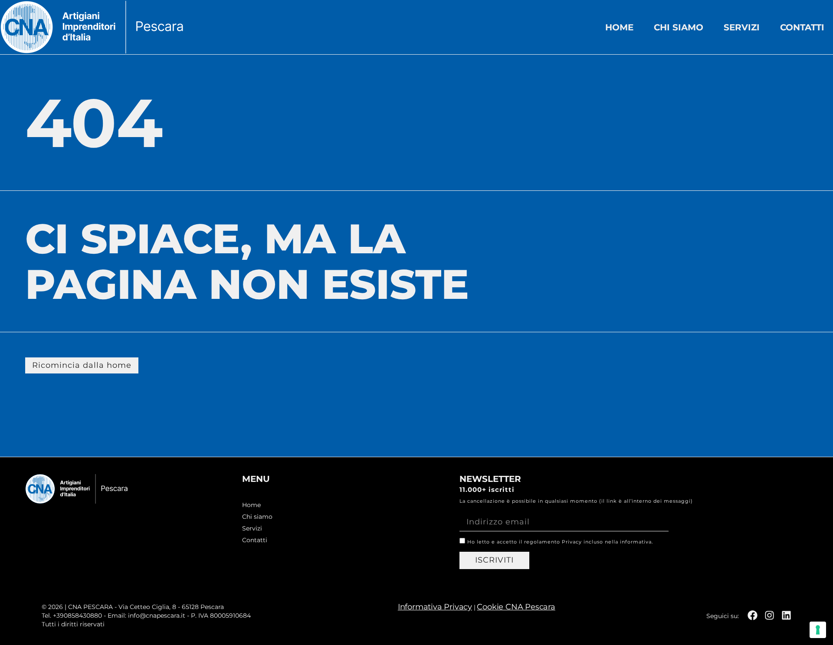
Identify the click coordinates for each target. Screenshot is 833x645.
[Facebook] (753, 615)
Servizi (742, 27)
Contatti (802, 27)
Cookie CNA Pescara (516, 607)
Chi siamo (678, 27)
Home (619, 27)
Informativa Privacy (435, 607)
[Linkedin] (786, 615)
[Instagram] (769, 615)
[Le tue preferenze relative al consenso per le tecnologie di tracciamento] (818, 630)
